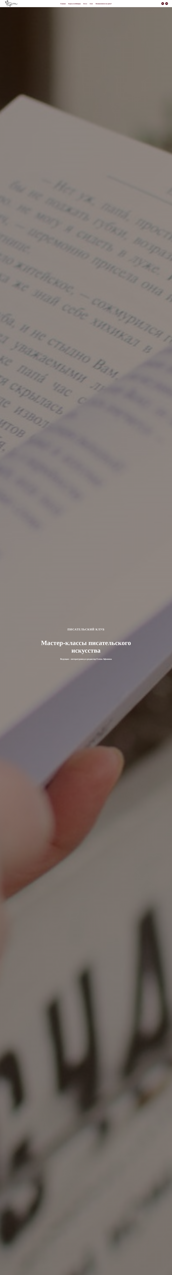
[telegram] (166, 3)
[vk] (162, 3)
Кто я (85, 4)
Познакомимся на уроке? (104, 4)
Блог (91, 4)
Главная (63, 4)
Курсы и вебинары (74, 4)
